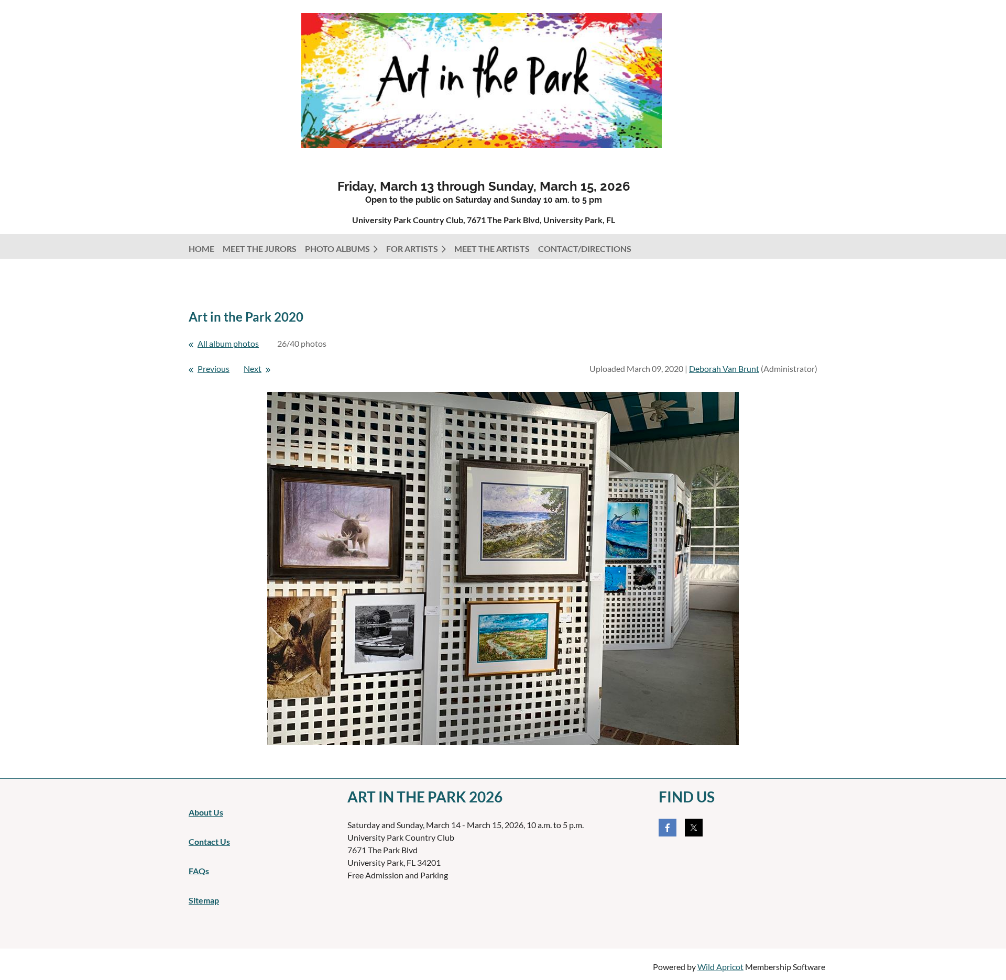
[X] (694, 827)
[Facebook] (667, 827)
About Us (206, 812)
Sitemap (204, 900)
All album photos (228, 343)
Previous (213, 368)
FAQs (199, 871)
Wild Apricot (720, 967)
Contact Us (209, 841)
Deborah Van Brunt (724, 368)
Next (252, 368)
